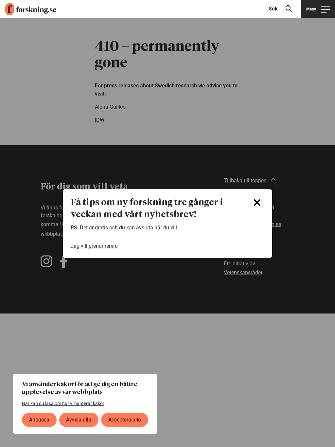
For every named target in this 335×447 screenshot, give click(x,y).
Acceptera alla (124, 420)
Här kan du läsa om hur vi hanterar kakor (63, 403)
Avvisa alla (78, 420)
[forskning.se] (28, 9)
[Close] (257, 202)
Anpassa (39, 420)
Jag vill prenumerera (94, 246)
